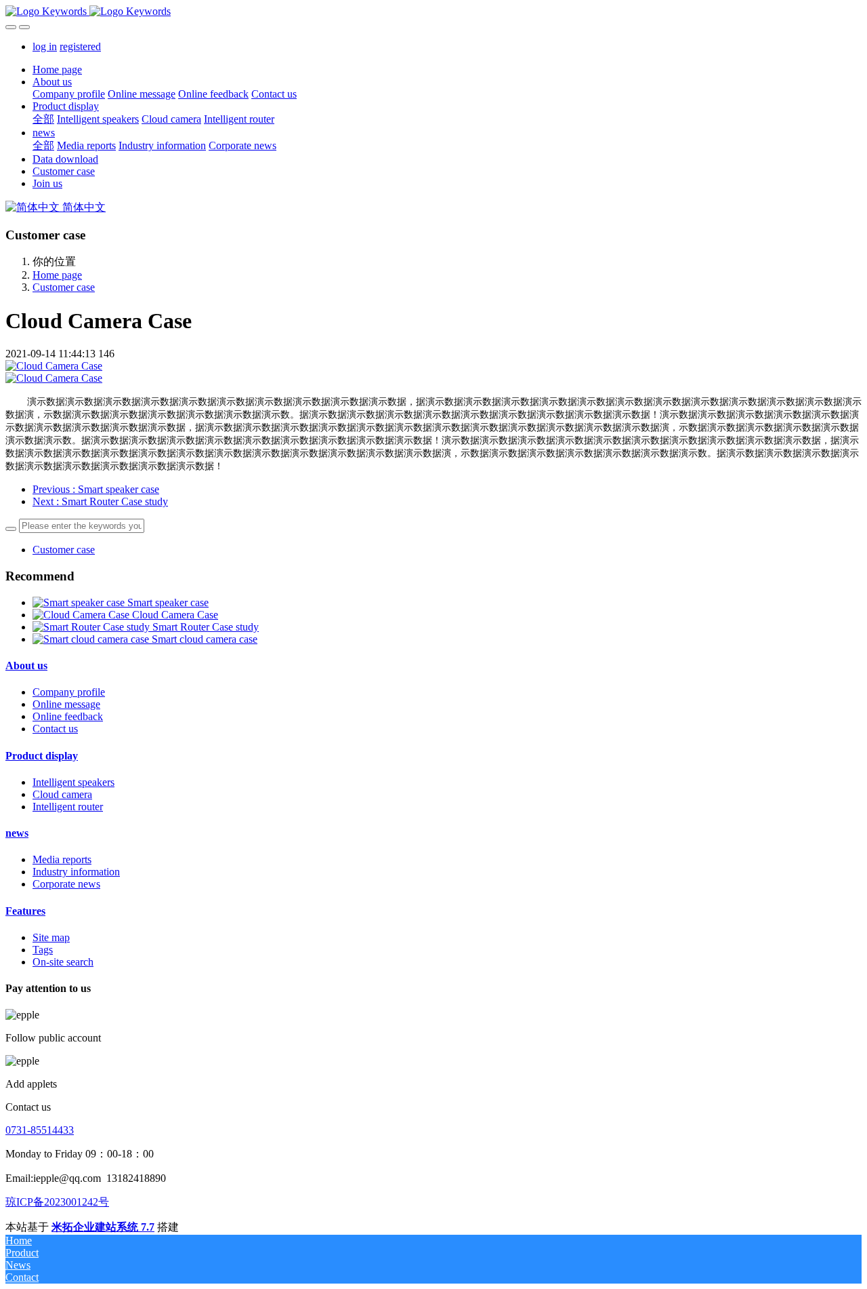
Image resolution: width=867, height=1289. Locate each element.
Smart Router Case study (205, 627)
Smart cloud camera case (204, 639)
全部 (43, 119)
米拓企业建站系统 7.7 (102, 1227)
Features (25, 911)
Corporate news (66, 884)
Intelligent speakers (73, 782)
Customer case (64, 287)
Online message (66, 704)
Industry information (76, 871)
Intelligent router (68, 806)
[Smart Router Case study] (92, 627)
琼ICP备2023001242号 (57, 1202)
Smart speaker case (168, 602)
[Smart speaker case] (80, 602)
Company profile (69, 692)
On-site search (63, 962)
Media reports (62, 859)
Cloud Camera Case (175, 614)
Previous (96, 489)
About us (26, 665)
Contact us (55, 728)
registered (80, 46)
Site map (51, 937)
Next (100, 501)
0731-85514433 (39, 1130)
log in (45, 46)
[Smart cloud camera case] (92, 639)
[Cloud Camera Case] (82, 614)
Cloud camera (62, 794)
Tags (43, 949)
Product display (41, 755)
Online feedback (68, 716)
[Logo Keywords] (433, 11)
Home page (57, 69)
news (16, 833)
